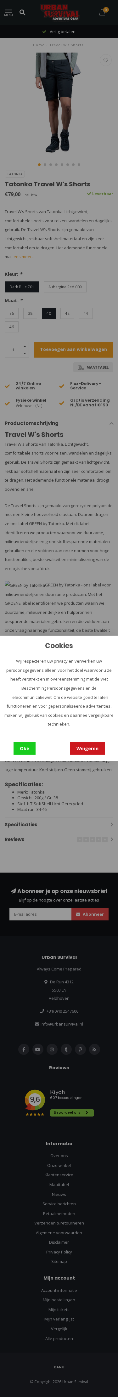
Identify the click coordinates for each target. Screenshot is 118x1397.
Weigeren (87, 748)
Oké (24, 748)
